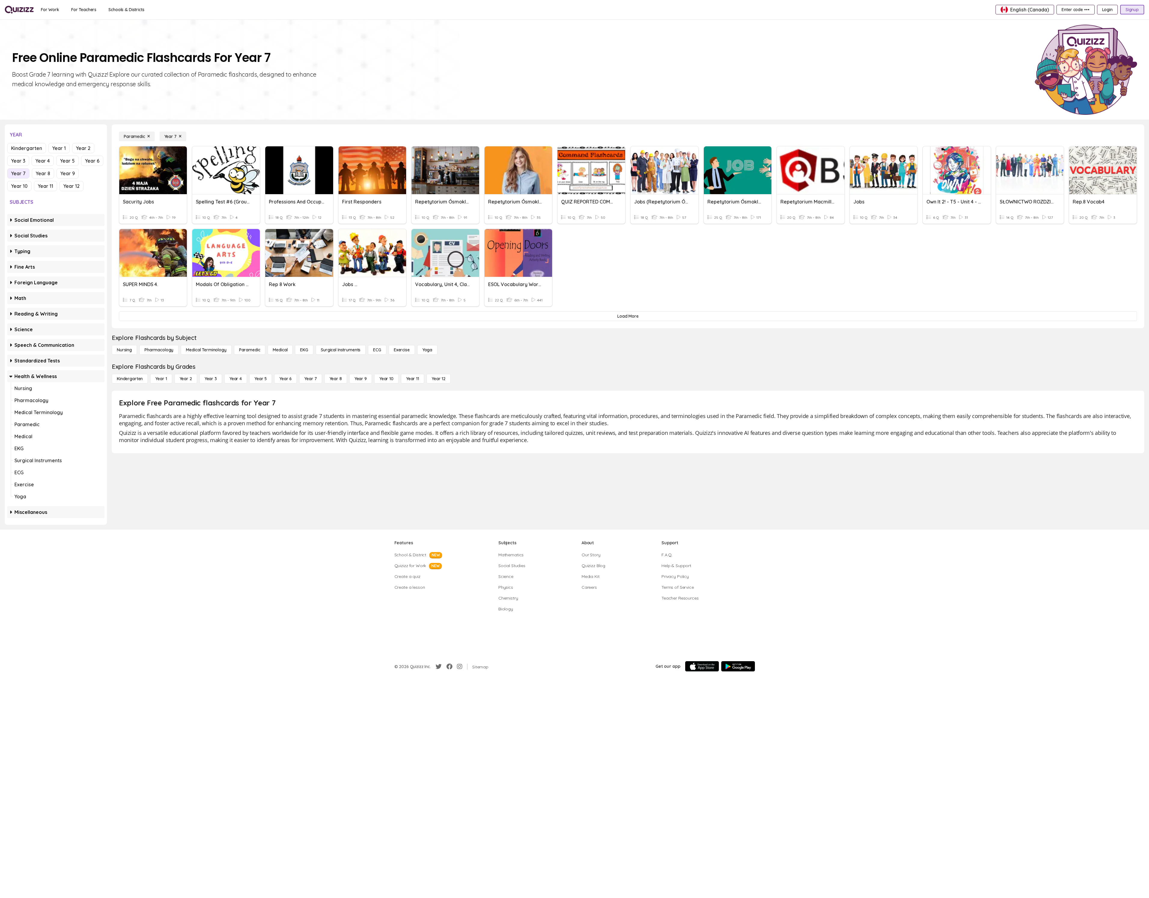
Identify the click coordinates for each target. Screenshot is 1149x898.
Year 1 (59, 148)
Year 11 (45, 186)
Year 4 (42, 161)
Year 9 (67, 173)
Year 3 (18, 161)
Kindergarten (26, 148)
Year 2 (83, 148)
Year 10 (19, 186)
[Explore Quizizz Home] (19, 10)
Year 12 (71, 186)
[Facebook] (449, 666)
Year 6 (92, 161)
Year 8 (43, 173)
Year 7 (18, 173)
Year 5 (67, 161)
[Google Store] (738, 666)
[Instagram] (459, 666)
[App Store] (702, 666)
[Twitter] (439, 666)
